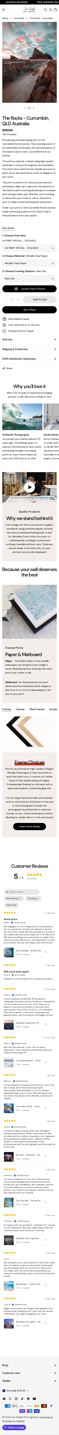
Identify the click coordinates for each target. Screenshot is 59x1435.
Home (5, 18)
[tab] (6, 710)
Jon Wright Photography (25, 1417)
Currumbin (19, 18)
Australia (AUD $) (16, 1390)
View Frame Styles (29, 826)
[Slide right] (33, 108)
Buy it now (30, 309)
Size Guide (8, 228)
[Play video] (29, 487)
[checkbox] (11, 905)
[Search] (46, 10)
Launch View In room (33, 288)
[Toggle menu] (3, 10)
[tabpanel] (29, 776)
